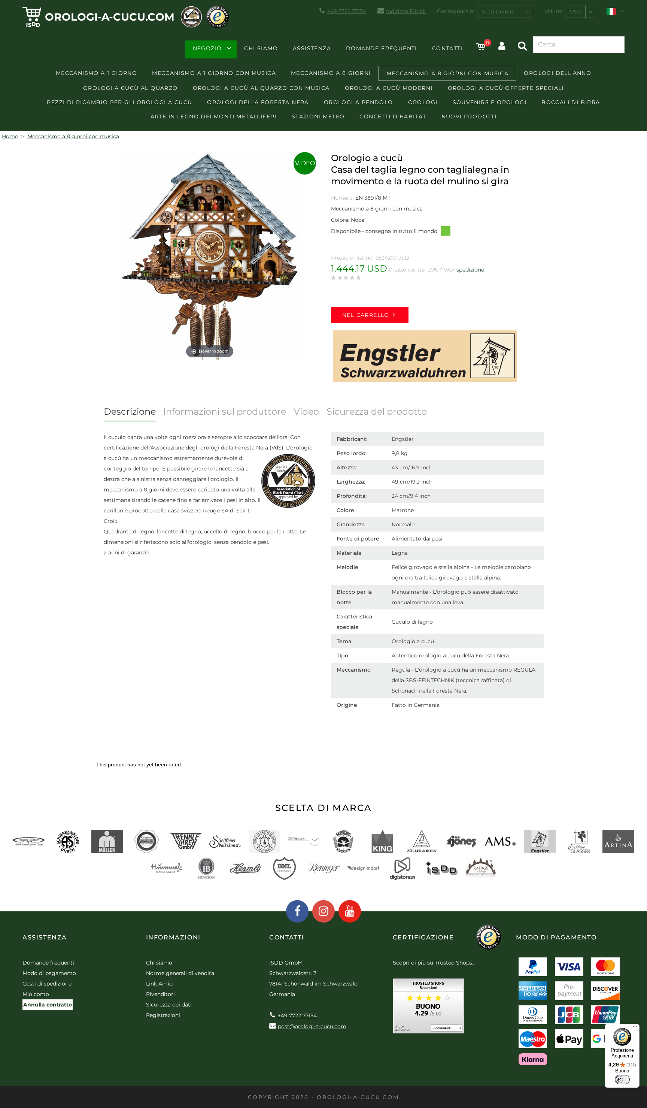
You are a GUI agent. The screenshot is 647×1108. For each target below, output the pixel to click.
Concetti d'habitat (392, 116)
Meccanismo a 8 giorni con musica (447, 73)
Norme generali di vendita (180, 973)
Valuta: (553, 11)
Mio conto (35, 994)
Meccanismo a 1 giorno (96, 73)
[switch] (622, 1079)
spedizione (470, 269)
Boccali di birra (570, 102)
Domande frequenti (381, 48)
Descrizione (130, 411)
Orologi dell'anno (557, 73)
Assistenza (312, 48)
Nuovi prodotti (469, 116)
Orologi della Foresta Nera (258, 102)
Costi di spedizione (47, 983)
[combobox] (505, 12)
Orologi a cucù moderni (389, 88)
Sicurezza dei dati (169, 1004)
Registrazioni (163, 1015)
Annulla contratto (47, 1004)
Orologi (423, 102)
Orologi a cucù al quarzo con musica (261, 88)
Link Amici (160, 983)
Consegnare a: (455, 11)
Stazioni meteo (318, 116)
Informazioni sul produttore (224, 411)
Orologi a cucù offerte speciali (506, 88)
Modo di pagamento (49, 973)
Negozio (207, 48)
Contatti (447, 48)
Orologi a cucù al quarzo (130, 88)
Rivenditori (160, 994)
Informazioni (173, 937)
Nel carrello (365, 315)
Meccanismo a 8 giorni (331, 73)
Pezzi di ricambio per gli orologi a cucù (119, 102)
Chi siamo (261, 48)
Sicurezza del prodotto (376, 411)
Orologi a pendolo (358, 102)
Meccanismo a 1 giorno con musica (214, 73)
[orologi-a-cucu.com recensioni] (428, 1008)
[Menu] (635, 1028)
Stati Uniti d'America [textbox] (507, 11)
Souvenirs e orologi (490, 102)
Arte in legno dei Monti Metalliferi (214, 116)
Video (305, 163)
